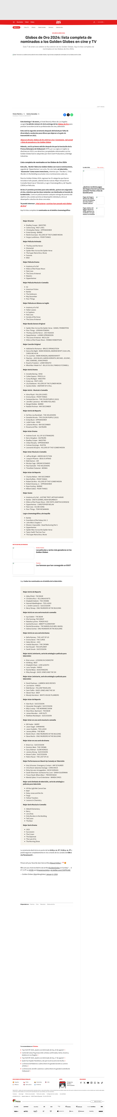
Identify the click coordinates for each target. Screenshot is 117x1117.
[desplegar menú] (14, 22)
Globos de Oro (51, 904)
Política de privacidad (30, 1094)
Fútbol (27, 22)
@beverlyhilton (55, 863)
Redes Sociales (42, 27)
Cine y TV (26, 27)
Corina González (32, 114)
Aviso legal (21, 1094)
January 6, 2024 (52, 874)
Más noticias (100, 167)
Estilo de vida (59, 27)
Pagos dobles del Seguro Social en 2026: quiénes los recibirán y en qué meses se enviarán (89, 211)
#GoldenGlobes (54, 867)
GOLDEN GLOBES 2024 (58, 33)
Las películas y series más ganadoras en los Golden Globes (54, 551)
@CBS (31, 870)
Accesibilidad (63, 1094)
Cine (37, 904)
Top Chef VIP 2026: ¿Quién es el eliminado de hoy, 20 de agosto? (43, 1050)
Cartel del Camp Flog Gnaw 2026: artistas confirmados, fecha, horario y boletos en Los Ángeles (45, 1054)
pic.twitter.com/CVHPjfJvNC (60, 870)
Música (33, 27)
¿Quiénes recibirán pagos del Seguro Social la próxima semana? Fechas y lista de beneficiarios (93, 190)
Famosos (51, 27)
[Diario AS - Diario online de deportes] (58, 22)
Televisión (43, 904)
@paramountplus (43, 870)
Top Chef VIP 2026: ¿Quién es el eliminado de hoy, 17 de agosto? (43, 1058)
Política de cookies (41, 1094)
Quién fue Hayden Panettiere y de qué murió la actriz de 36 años (43, 1061)
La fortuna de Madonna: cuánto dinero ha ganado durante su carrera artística (45, 1065)
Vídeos (32, 22)
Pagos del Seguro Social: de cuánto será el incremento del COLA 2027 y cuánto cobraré (89, 200)
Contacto (15, 1094)
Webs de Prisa (97, 1101)
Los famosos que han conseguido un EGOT (53, 565)
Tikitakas (35, 1046)
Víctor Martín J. (18, 114)
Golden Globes (40, 548)
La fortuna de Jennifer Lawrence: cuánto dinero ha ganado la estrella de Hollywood (46, 1070)
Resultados (20, 22)
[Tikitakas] (17, 27)
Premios (38, 563)
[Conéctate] (94, 22)
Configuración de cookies (52, 1094)
